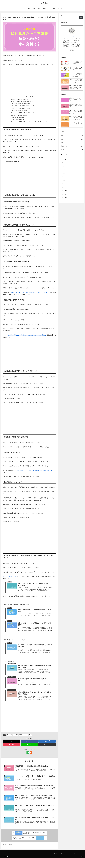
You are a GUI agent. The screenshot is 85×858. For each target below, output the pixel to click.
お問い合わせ (62, 853)
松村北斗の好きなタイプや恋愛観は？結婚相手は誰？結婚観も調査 (33, 470)
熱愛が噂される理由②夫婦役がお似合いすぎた (23, 105)
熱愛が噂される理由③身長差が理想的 (21, 108)
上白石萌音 (16, 734)
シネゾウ (71, 36)
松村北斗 (26, 734)
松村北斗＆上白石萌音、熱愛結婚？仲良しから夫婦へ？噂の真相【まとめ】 (29, 121)
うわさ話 (10, 734)
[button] (47, 744)
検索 (62, 15)
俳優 (5, 734)
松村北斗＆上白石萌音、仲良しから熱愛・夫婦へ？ (23, 112)
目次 (27, 96)
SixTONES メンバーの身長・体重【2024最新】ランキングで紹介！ (28, 292)
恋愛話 (21, 734)
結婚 (31, 734)
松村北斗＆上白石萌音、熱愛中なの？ (20, 99)
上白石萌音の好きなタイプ (18, 119)
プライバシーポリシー (78, 853)
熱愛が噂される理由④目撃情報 (19, 110)
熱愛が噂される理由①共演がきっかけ (21, 103)
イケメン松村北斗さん (9, 576)
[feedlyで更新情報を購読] (27, 752)
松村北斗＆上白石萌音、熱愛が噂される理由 (22, 101)
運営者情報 (56, 853)
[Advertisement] (29, 81)
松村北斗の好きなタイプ (18, 117)
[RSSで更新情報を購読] (31, 752)
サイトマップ (69, 853)
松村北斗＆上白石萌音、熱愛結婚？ (19, 115)
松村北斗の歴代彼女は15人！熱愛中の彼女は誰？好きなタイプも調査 (26, 335)
